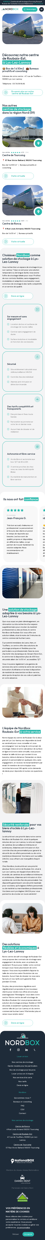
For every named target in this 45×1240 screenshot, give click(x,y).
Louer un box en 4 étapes (22, 1073)
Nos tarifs (22, 1081)
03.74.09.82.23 (34, 1050)
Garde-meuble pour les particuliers (22, 1066)
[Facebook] (10, 1050)
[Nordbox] (9, 9)
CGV (22, 1109)
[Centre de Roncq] (22, 200)
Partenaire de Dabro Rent (22, 1188)
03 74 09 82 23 (38, 4)
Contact (22, 1113)
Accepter (28, 1234)
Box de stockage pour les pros (22, 1070)
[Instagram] (18, 1050)
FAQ (22, 1105)
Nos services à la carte (22, 1077)
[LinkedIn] (26, 1050)
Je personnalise (23, 1227)
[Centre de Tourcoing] (22, 132)
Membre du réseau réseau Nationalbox (22, 1170)
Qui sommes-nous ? (22, 1098)
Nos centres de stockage (22, 1062)
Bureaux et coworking (22, 1101)
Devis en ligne (31, 9)
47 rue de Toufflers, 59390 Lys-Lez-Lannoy (22, 1137)
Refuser (16, 1234)
